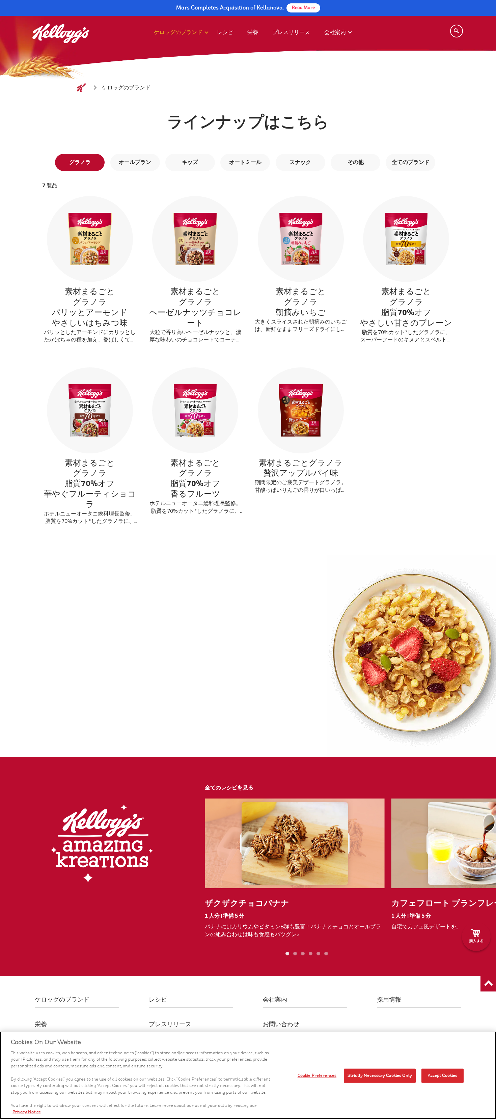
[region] (248, 1075)
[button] (488, 983)
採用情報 (389, 1000)
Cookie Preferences (317, 1075)
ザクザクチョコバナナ (247, 903)
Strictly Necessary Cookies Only (380, 1075)
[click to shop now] (476, 936)
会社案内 (335, 32)
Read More (303, 8)
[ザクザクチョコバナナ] (294, 843)
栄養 (252, 32)
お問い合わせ (281, 1024)
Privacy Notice (26, 1112)
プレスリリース (291, 32)
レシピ (225, 32)
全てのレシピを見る (229, 787)
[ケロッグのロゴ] (81, 87)
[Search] (456, 31)
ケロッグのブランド (178, 32)
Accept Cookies (443, 1075)
